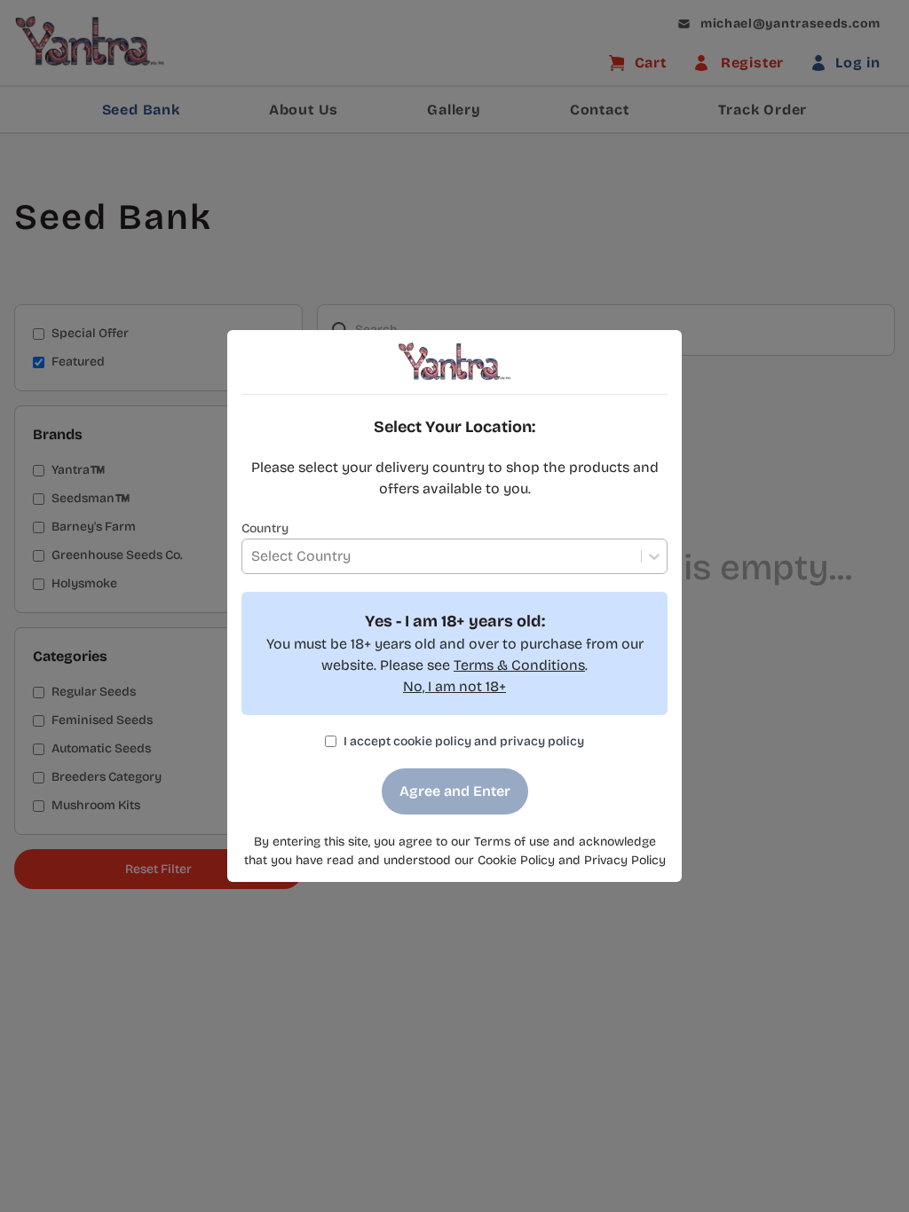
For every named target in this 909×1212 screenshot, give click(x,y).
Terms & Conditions (519, 665)
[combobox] (251, 556)
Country (265, 528)
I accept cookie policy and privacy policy (464, 741)
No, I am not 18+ (454, 686)
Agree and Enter (454, 791)
